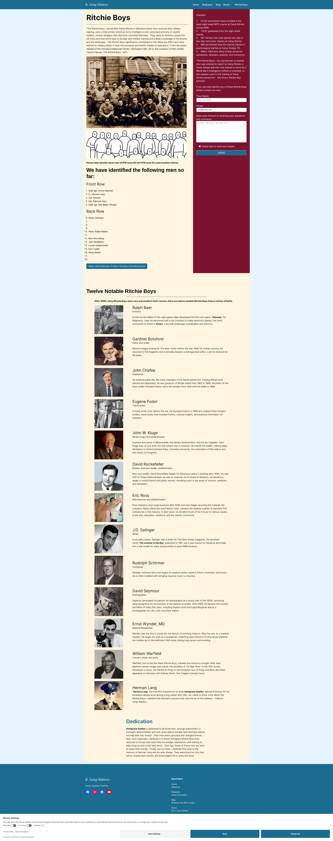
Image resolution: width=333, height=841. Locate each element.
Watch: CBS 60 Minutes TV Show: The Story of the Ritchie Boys (116, 266)
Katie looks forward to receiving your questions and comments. (220, 117)
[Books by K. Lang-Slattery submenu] (189, 809)
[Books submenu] (231, 4)
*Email (199, 106)
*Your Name (202, 96)
